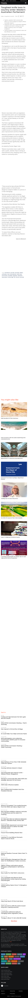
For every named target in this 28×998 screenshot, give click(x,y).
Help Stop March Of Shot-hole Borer (12, 901)
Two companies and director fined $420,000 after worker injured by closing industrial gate (13, 879)
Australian (17, 272)
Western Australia (20, 277)
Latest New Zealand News (6, 974)
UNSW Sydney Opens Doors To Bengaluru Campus (14, 885)
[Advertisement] (14, 97)
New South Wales (17, 958)
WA (14, 277)
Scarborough (10, 277)
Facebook (6, 985)
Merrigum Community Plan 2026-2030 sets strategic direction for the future (14, 779)
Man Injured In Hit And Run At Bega (19, 0)
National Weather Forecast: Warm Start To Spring (14, 854)
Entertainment (13, 274)
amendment (7, 272)
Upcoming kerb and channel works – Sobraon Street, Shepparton (12, 773)
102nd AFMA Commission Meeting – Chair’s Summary (12, 746)
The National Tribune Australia (15, 996)
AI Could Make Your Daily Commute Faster (14, 733)
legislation (15, 275)
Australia (12, 272)
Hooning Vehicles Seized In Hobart (11, 768)
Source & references (21, 239)
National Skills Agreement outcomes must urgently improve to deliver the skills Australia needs (14, 826)
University (22, 956)
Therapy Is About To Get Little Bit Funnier (13, 918)
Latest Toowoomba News (6, 971)
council (2, 958)
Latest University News (6, 977)
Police (24, 954)
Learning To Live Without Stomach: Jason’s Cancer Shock (12, 838)
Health (9, 961)
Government (4, 275)
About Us (2, 991)
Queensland (4, 277)
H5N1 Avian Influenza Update (10, 785)
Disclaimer (21, 991)
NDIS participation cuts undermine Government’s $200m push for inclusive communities (13, 740)
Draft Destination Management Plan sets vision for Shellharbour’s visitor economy (13, 860)
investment (14, 963)
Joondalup (10, 275)
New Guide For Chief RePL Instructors (12, 873)
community (4, 274)
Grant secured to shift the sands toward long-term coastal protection (13, 906)
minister (11, 958)
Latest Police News (5, 976)
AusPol (6, 958)
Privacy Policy (12, 993)
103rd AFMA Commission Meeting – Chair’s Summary (14, 723)
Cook (8, 274)
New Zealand (20, 961)
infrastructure (14, 961)
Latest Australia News (5, 970)
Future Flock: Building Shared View (11, 832)
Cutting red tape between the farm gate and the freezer (13, 717)
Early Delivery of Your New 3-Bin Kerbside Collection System (13, 762)
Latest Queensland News (6, 973)
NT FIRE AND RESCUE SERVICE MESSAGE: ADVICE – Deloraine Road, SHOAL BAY (14, 819)
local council (11, 956)
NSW (2, 956)
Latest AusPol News (5, 979)
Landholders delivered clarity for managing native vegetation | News (12, 912)
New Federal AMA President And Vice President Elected (12, 790)
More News (14, 921)
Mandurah (20, 275)
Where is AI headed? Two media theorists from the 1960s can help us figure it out (14, 806)
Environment (4, 961)
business (3, 963)
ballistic (21, 272)
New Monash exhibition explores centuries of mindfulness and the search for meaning (14, 813)
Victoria (6, 956)
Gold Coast (19, 274)
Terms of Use (12, 991)
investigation (8, 963)
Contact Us (3, 993)
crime (19, 963)
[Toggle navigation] (25, 3)
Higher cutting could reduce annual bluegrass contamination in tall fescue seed (12, 867)
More (11, 941)
